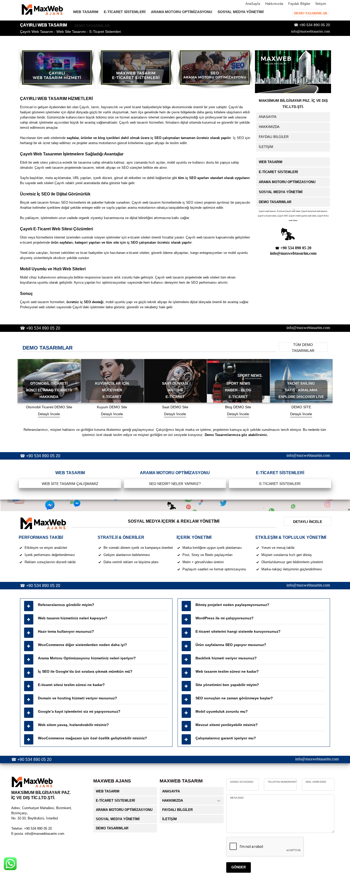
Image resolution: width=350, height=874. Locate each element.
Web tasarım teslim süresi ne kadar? (227, 671)
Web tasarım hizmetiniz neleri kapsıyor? (72, 618)
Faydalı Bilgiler (299, 4)
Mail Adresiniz (316, 781)
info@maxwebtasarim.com (310, 31)
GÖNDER (238, 867)
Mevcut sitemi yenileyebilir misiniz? (226, 725)
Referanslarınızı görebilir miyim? (66, 605)
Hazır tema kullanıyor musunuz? (66, 631)
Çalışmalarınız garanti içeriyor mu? (225, 738)
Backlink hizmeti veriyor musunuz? (226, 658)
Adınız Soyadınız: (242, 781)
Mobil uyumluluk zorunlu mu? (221, 711)
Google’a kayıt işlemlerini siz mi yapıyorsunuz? (79, 711)
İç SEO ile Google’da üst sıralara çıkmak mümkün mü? (85, 671)
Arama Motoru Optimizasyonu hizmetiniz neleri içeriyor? (87, 658)
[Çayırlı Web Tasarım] (57, 68)
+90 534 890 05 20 (314, 25)
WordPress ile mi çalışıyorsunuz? (224, 618)
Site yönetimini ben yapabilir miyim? (227, 685)
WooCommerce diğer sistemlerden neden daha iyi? (82, 645)
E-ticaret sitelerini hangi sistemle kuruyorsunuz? (238, 631)
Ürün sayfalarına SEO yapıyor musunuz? (230, 645)
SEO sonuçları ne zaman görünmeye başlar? (234, 698)
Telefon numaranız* (282, 781)
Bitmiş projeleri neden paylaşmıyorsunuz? (232, 605)
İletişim (320, 4)
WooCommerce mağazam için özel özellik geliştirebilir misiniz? (92, 738)
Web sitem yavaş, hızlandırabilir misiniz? (73, 725)
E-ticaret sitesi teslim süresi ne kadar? (71, 685)
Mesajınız (237, 797)
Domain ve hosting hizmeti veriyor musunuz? (77, 698)
